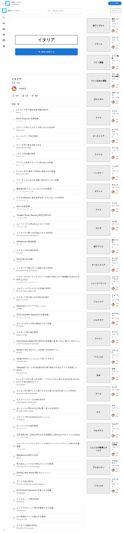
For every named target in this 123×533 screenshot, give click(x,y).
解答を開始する (48, 52)
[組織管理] (4, 35)
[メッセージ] (4, 40)
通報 (36, 96)
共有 (26, 96)
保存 (17, 96)
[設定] (4, 46)
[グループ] (4, 23)
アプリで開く (115, 3)
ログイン (115, 11)
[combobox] (66, 11)
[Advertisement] (103, 512)
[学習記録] (4, 29)
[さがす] (4, 17)
